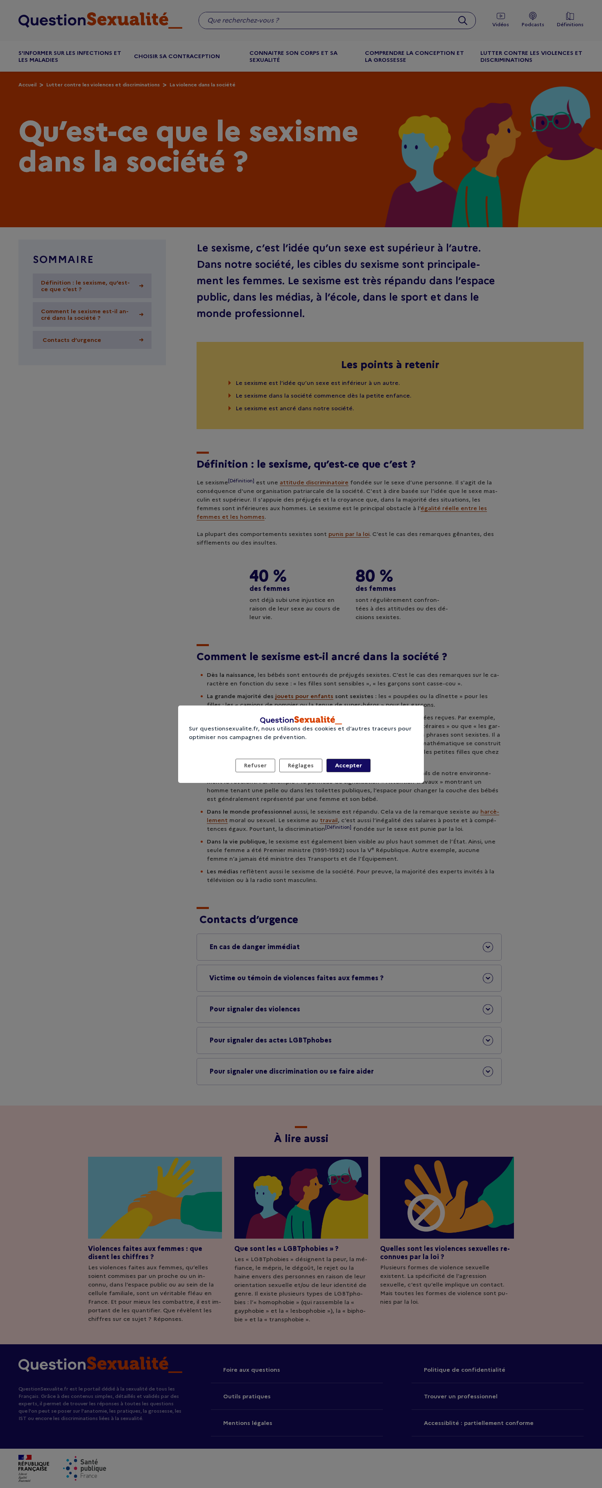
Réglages (301, 765)
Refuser (255, 765)
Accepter (348, 765)
